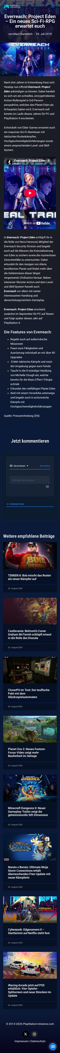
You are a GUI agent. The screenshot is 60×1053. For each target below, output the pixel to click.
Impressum (21, 1041)
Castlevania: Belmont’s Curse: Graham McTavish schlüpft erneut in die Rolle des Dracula (29, 634)
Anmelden (44, 465)
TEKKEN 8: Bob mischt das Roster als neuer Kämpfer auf (29, 577)
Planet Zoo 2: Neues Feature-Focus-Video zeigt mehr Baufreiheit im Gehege (27, 752)
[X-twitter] (25, 1034)
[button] (53, 6)
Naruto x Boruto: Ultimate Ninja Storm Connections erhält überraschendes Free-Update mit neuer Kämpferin (29, 872)
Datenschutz (37, 1041)
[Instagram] (34, 1034)
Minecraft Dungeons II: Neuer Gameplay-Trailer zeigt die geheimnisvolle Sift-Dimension (28, 811)
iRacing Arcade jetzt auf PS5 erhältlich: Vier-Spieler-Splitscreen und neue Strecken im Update (29, 990)
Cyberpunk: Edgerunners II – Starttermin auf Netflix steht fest (29, 931)
